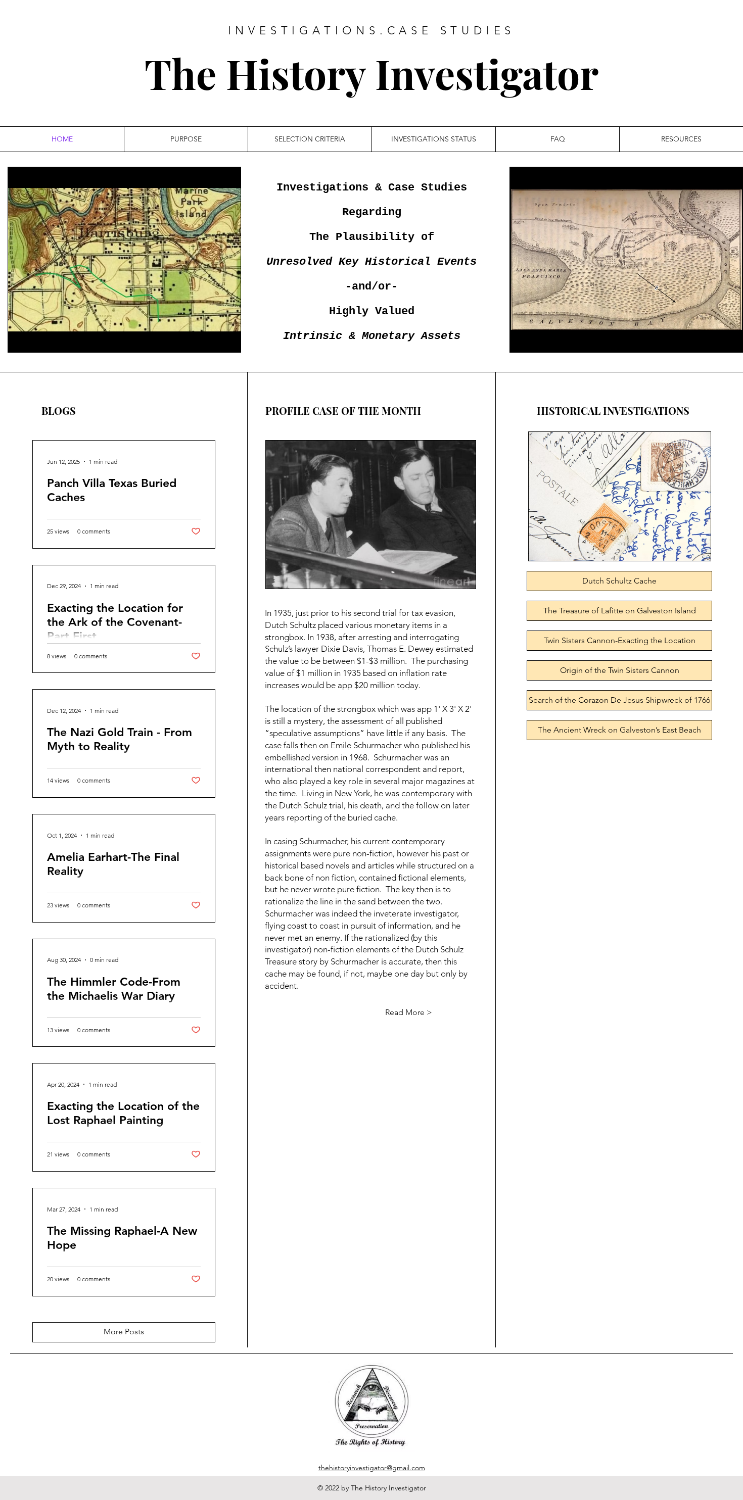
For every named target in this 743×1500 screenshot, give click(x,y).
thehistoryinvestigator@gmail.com (371, 1467)
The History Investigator (371, 73)
